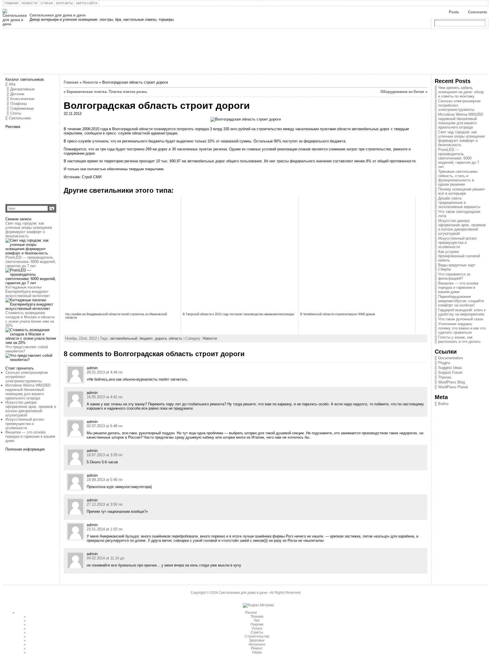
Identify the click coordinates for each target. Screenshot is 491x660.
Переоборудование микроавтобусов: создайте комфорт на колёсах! (461, 300)
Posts (454, 12)
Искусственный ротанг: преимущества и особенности (25, 423)
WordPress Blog (451, 382)
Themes (445, 377)
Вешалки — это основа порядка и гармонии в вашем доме (30, 436)
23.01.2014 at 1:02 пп (104, 529)
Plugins (444, 363)
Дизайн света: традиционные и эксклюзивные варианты (459, 202)
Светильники (20, 118)
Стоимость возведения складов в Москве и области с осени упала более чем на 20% (30, 319)
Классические (22, 99)
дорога (161, 338)
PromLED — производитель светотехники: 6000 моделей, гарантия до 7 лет (30, 261)
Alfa (12, 84)
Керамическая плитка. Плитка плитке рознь (107, 92)
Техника (257, 617)
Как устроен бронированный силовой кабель (459, 256)
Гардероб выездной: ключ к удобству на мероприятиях (462, 312)
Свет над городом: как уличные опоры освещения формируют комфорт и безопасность (28, 229)
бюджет (146, 338)
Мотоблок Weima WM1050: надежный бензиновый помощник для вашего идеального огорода (28, 391)
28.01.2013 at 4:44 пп (104, 372)
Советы (257, 632)
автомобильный (123, 338)
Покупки (256, 624)
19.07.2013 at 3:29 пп (104, 455)
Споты (15, 113)
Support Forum (450, 372)
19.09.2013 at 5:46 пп (104, 480)
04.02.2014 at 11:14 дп (105, 558)
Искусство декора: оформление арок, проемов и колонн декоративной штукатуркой (30, 408)
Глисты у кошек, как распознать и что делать (459, 339)
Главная (71, 82)
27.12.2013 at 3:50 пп (104, 504)
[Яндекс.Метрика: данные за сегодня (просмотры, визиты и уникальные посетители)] (258, 605)
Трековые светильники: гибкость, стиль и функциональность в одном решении (458, 177)
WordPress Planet (453, 387)
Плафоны (18, 103)
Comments (477, 12)
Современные (22, 108)
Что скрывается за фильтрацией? (454, 276)
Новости (90, 82)
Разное (251, 613)
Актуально (257, 644)
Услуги (257, 628)
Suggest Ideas (450, 368)
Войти (443, 404)
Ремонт (257, 648)
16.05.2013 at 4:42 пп (104, 397)
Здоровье (257, 640)
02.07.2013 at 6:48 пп (104, 426)
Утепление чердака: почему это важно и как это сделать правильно (462, 328)
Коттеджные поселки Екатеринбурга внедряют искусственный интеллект (27, 291)
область (175, 338)
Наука (257, 652)
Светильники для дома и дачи (58, 15)
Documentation (450, 358)
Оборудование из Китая (402, 92)
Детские (17, 94)
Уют (257, 620)
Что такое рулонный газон (460, 319)
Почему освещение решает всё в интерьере (461, 191)
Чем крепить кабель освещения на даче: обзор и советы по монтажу (461, 92)
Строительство (257, 636)
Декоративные (22, 89)
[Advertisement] (40, 164)
